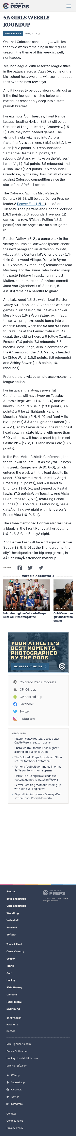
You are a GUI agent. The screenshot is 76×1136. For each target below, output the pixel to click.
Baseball (11, 927)
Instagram (27, 719)
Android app (18, 1082)
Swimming (13, 1008)
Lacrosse (11, 994)
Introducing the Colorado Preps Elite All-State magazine (24, 615)
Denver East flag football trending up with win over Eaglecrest (37, 786)
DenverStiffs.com (17, 1051)
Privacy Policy (14, 1128)
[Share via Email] (40, 567)
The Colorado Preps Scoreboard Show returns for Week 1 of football (38, 759)
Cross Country (15, 951)
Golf (9, 973)
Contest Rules (14, 1120)
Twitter (25, 711)
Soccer (10, 958)
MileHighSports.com (18, 1043)
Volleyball (12, 920)
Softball (11, 934)
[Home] (16, 6)
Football (11, 891)
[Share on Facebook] (19, 567)
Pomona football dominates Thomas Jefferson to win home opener (37, 768)
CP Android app (31, 697)
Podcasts (12, 1024)
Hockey (10, 980)
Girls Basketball (13, 33)
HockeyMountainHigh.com (22, 1058)
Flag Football (14, 1001)
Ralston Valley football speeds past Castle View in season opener (36, 740)
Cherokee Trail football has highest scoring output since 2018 (36, 749)
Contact (11, 1113)
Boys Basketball (16, 898)
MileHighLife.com (16, 1065)
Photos (10, 1031)
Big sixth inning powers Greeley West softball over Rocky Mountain (37, 796)
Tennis (10, 965)
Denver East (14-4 (31, 204)
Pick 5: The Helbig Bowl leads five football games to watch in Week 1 (36, 777)
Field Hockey (14, 987)
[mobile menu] (68, 6)
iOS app (15, 1075)
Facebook (26, 704)
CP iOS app (28, 689)
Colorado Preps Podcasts (38, 682)
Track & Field (14, 944)
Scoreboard (13, 1018)
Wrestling (12, 913)
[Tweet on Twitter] (30, 567)
